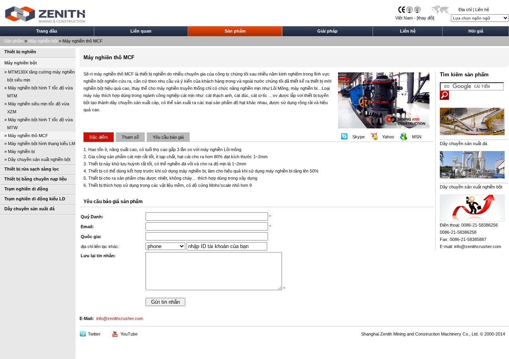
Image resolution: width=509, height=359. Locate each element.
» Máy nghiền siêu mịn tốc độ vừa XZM (34, 107)
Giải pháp (327, 31)
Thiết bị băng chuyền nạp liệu (35, 179)
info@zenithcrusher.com (119, 318)
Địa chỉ (465, 9)
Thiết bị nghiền (20, 51)
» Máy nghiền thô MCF (26, 135)
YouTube (129, 334)
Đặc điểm (98, 137)
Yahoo (388, 136)
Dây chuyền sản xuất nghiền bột (471, 186)
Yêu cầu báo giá (168, 137)
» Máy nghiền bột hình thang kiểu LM (39, 143)
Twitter (94, 334)
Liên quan (141, 31)
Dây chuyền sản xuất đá (29, 208)
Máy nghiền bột (43, 41)
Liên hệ (482, 9)
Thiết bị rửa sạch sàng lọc (31, 169)
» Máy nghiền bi (19, 151)
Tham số (130, 137)
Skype (358, 136)
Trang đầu (46, 31)
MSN (417, 136)
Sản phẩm (235, 31)
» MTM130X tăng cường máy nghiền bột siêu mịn (37, 76)
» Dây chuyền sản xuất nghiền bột (37, 159)
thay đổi (425, 18)
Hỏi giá (475, 31)
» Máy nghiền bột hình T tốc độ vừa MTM (36, 91)
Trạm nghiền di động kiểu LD (34, 198)
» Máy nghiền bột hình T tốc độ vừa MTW (36, 123)
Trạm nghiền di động (26, 188)
